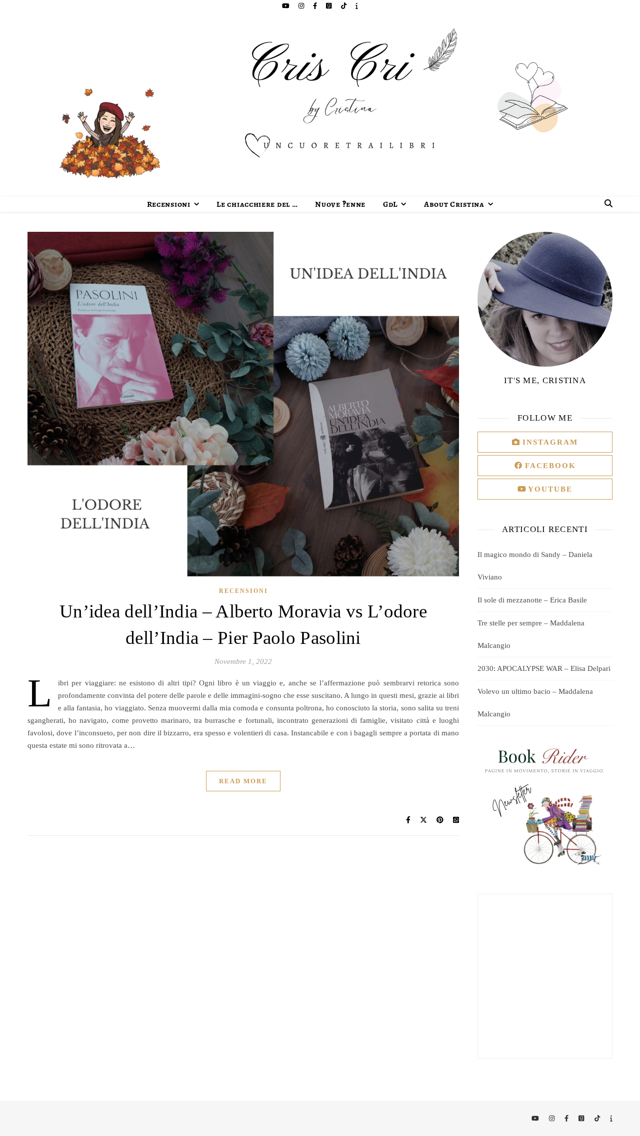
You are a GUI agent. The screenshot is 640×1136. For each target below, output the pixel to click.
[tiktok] (344, 5)
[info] (357, 5)
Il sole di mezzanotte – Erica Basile (532, 600)
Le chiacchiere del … (257, 204)
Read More (243, 781)
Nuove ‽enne (340, 204)
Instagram (549, 442)
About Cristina (454, 204)
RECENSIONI (243, 590)
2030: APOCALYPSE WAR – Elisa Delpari (544, 668)
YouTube (549, 489)
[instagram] (302, 5)
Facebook (549, 466)
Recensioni (168, 204)
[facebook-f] (315, 5)
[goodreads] (329, 5)
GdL (390, 204)
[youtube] (286, 5)
